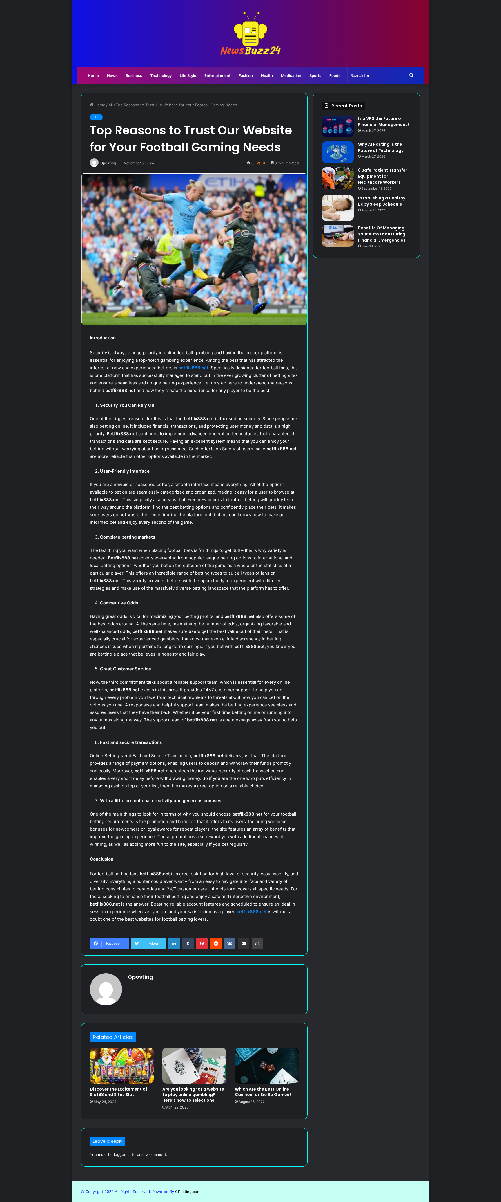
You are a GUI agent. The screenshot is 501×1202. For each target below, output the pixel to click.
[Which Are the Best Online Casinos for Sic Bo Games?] (267, 1066)
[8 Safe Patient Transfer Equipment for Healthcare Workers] (338, 178)
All (110, 104)
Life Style (188, 75)
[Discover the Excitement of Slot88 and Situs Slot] (122, 1066)
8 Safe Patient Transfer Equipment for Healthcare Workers (382, 176)
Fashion (246, 75)
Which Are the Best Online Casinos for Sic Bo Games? (263, 1091)
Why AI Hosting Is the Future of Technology (381, 147)
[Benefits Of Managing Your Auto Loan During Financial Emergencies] (338, 236)
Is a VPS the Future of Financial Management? (384, 121)
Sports (315, 75)
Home (93, 75)
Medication (291, 75)
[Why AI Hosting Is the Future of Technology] (338, 152)
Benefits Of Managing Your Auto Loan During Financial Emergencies (382, 234)
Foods (334, 75)
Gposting (108, 163)
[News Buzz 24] (250, 33)
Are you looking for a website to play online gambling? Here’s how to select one (193, 1094)
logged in (122, 1154)
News (112, 75)
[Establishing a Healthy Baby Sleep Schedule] (338, 208)
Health (267, 75)
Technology (161, 75)
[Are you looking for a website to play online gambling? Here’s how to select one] (194, 1066)
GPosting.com (187, 1191)
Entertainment (217, 75)
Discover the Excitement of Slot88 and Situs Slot (118, 1091)
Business (134, 75)
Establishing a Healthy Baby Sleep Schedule (381, 201)
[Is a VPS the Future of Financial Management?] (338, 126)
